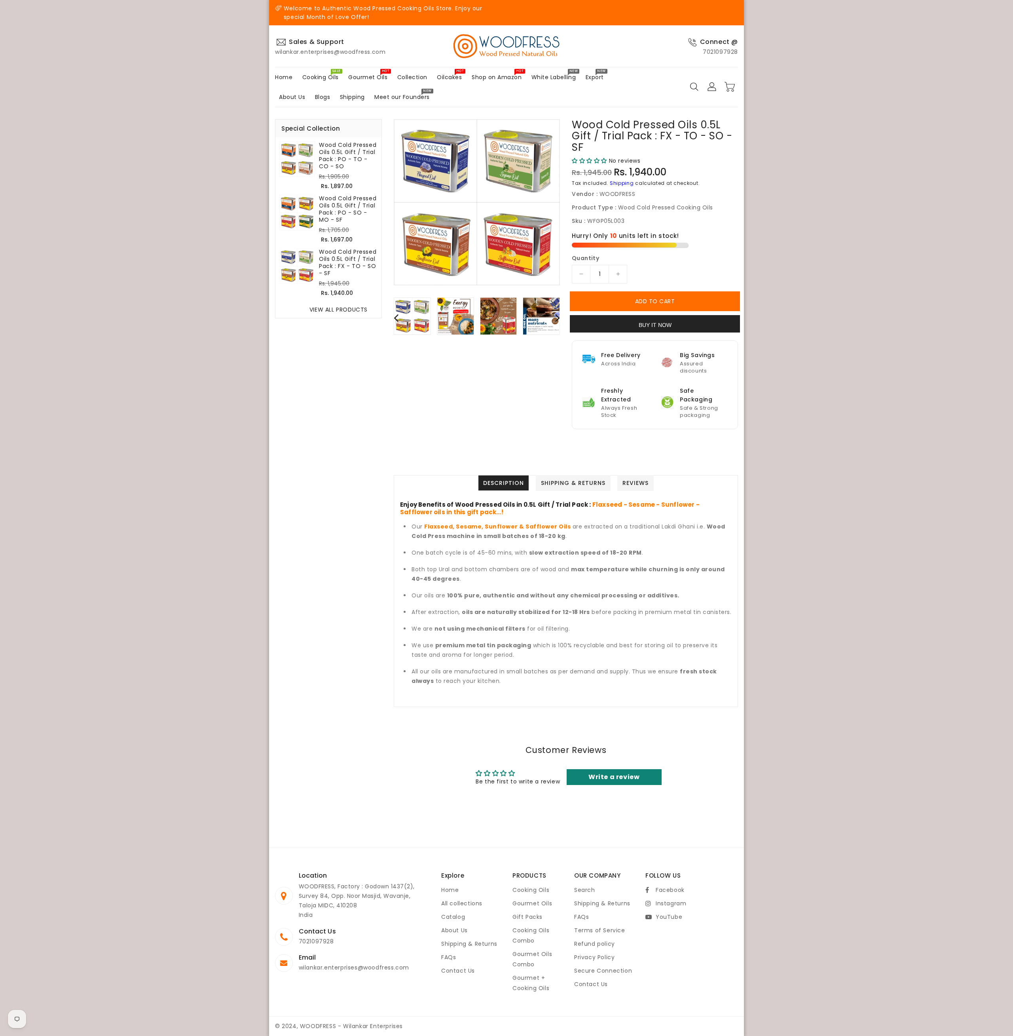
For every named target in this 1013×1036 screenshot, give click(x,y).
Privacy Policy (594, 957)
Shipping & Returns (469, 944)
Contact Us (458, 971)
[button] (589, 161)
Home (450, 890)
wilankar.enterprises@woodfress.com (354, 967)
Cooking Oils (530, 890)
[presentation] (396, 317)
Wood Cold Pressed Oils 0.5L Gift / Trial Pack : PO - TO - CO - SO (347, 155)
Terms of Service (599, 930)
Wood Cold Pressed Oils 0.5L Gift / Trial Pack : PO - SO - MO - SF (347, 209)
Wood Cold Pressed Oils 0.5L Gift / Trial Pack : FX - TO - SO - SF (347, 262)
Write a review (613, 776)
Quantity (585, 258)
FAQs (448, 957)
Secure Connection (603, 971)
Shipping (622, 183)
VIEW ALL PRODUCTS (338, 310)
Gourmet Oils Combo (532, 959)
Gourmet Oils (532, 903)
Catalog (453, 917)
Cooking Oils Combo (530, 935)
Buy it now (655, 325)
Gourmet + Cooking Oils (530, 983)
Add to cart (655, 301)
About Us (454, 930)
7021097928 (316, 941)
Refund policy (594, 944)
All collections (461, 903)
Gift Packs (527, 917)
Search (584, 890)
